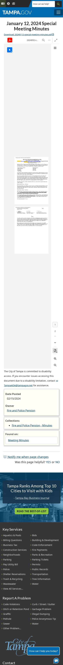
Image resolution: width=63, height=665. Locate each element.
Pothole (7, 618)
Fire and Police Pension (21, 410)
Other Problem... (12, 628)
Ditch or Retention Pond (16, 609)
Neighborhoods (11, 554)
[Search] (58, 4)
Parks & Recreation (42, 554)
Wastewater (9, 583)
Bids (34, 535)
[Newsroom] (13, 3)
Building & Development (45, 540)
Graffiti (7, 613)
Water (35, 583)
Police (6, 569)
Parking (7, 559)
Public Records (40, 569)
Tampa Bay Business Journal (32, 498)
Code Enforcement (42, 545)
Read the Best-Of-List (31, 511)
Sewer (6, 623)
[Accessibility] (8, 3)
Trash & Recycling (12, 578)
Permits (36, 564)
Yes (48, 462)
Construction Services (15, 549)
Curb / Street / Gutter (43, 604)
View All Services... (13, 588)
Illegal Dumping (41, 613)
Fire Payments (39, 549)
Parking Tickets (40, 559)
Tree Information (41, 578)
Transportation (40, 574)
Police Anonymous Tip (44, 618)
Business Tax (10, 545)
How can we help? (41, 4)
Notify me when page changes (27, 457)
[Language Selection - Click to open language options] (3, 3)
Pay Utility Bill (10, 564)
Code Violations (11, 604)
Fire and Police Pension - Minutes (32, 425)
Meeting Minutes (18, 440)
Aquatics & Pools (12, 535)
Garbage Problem (41, 609)
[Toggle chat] (55, 660)
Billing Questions (12, 540)
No (57, 462)
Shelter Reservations (14, 574)
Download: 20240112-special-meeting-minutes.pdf (28, 34)
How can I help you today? (43, 650)
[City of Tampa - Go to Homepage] (17, 12)
